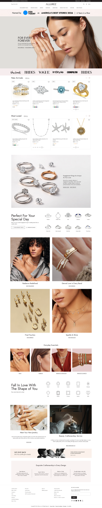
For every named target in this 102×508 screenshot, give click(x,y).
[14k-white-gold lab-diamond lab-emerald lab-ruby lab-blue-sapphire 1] (33, 105)
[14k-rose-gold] (15, 105)
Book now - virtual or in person (59, 497)
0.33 (35, 147)
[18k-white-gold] (35, 105)
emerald (15, 145)
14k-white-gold (33, 105)
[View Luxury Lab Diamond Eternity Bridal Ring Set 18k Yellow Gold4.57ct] (20, 89)
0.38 (77, 147)
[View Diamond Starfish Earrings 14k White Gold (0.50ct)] (61, 127)
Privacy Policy (52, 506)
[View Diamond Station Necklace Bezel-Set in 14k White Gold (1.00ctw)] (41, 127)
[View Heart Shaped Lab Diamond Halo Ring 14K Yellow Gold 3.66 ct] (81, 89)
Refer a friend (14, 490)
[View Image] (15, 72)
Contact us (13, 492)
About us (43, 488)
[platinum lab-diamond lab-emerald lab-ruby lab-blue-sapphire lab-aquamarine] (56, 105)
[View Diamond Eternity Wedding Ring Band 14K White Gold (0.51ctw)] (20, 127)
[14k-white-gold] (53, 105)
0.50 (37, 147)
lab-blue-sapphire (36, 107)
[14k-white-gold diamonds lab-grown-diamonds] (53, 143)
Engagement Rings (24, 7)
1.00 (41, 147)
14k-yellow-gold (14, 105)
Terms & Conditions (59, 506)
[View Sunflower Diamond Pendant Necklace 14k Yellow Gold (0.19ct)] (81, 127)
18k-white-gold (35, 105)
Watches (72, 7)
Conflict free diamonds (58, 490)
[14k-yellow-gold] (14, 105)
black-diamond (14, 145)
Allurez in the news (57, 495)
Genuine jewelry (57, 488)
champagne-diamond (16, 145)
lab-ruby (35, 107)
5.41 (77, 109)
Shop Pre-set (73, 187)
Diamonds (48, 7)
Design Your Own (64, 7)
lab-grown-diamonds (54, 145)
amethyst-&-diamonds (73, 107)
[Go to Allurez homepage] (51, 4)
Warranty (13, 497)
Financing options (28, 492)
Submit (74, 497)
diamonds (53, 145)
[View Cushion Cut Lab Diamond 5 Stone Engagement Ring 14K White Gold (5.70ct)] (41, 89)
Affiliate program (45, 490)
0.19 (75, 147)
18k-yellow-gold (16, 105)
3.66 (75, 109)
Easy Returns (83, 1)
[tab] (31, 227)
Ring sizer (26, 488)
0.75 (39, 147)
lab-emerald (34, 107)
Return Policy (14, 501)
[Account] (86, 4)
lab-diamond (14, 107)
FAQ (12, 494)
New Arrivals (21, 47)
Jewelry (41, 7)
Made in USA (77, 1)
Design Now (66, 187)
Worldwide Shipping (15, 499)
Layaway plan (27, 490)
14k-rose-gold (15, 105)
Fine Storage (79, 7)
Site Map (64, 506)
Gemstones (55, 7)
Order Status (14, 495)
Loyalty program (14, 488)
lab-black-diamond (77, 107)
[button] (89, 78)
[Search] (83, 4)
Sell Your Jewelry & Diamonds (30, 494)
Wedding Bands (34, 7)
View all (27, 78)
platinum (56, 105)
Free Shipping (88, 1)
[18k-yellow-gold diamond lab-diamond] (16, 105)
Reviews (55, 494)
